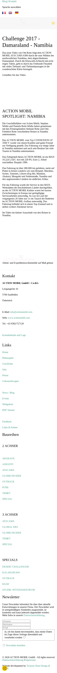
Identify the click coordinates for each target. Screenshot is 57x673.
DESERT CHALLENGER (15, 566)
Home (5, 352)
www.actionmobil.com (19, 317)
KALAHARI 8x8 (11, 572)
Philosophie (8, 358)
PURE (5, 487)
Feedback (7, 421)
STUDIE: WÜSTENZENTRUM (18, 590)
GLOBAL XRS (10, 527)
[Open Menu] (53, 23)
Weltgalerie (7, 404)
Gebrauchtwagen (10, 381)
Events (5, 398)
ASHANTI (7, 464)
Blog (4, 1)
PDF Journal (8, 410)
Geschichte (7, 363)
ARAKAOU (8, 458)
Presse (5, 375)
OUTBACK (8, 481)
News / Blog (8, 392)
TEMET (6, 493)
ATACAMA (8, 470)
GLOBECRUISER (11, 475)
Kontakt (12, 1)
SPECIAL (7, 499)
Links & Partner (10, 427)
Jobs (4, 369)
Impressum (30, 660)
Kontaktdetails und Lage (14, 335)
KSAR (5, 584)
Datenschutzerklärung (34, 615)
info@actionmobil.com (21, 312)
